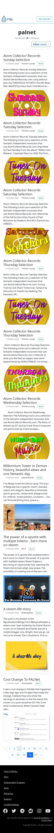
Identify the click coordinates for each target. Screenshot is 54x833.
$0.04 (41, 63)
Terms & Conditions (41, 818)
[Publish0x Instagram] (40, 810)
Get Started (44, 18)
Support (7, 799)
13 (12, 754)
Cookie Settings (11, 804)
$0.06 (41, 198)
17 (36, 754)
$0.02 (39, 477)
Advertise (8, 793)
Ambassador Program (14, 782)
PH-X (23, 548)
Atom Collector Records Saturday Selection (21, 192)
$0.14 (31, 549)
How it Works (10, 771)
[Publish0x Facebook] (6, 810)
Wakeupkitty (27, 612)
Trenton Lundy (28, 63)
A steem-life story (17, 609)
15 (24, 754)
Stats (6, 788)
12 (46, 748)
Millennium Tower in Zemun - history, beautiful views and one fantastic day (26, 469)
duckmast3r (27, 683)
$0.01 (38, 683)
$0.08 (41, 131)
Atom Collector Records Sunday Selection (21, 57)
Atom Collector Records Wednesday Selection (21, 400)
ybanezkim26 (27, 477)
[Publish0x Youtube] (48, 810)
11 (40, 748)
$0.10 (39, 613)
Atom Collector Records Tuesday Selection (21, 125)
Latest (40, 44)
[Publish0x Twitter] (14, 810)
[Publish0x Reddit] (31, 810)
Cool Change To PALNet (21, 679)
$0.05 (41, 268)
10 (34, 748)
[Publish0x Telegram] (23, 810)
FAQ (6, 776)
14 (18, 754)
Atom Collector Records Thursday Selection (21, 262)
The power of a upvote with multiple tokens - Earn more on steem (25, 541)
